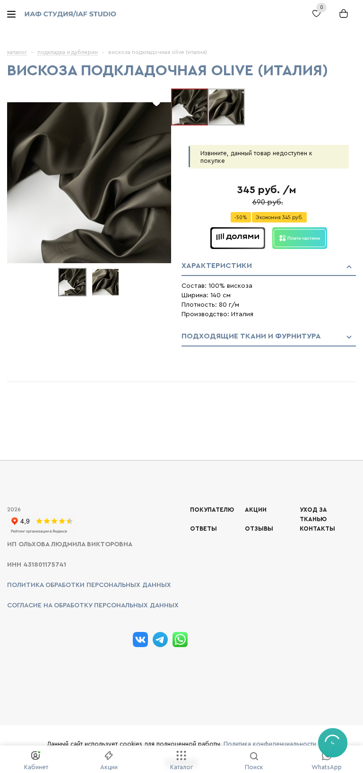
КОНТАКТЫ (317, 528)
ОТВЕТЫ (203, 528)
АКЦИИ (256, 509)
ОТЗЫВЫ (259, 528)
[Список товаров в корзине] (341, 18)
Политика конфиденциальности (270, 744)
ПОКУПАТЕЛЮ (212, 509)
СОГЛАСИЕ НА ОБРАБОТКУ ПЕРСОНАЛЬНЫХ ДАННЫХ (93, 605)
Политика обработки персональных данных (89, 585)
